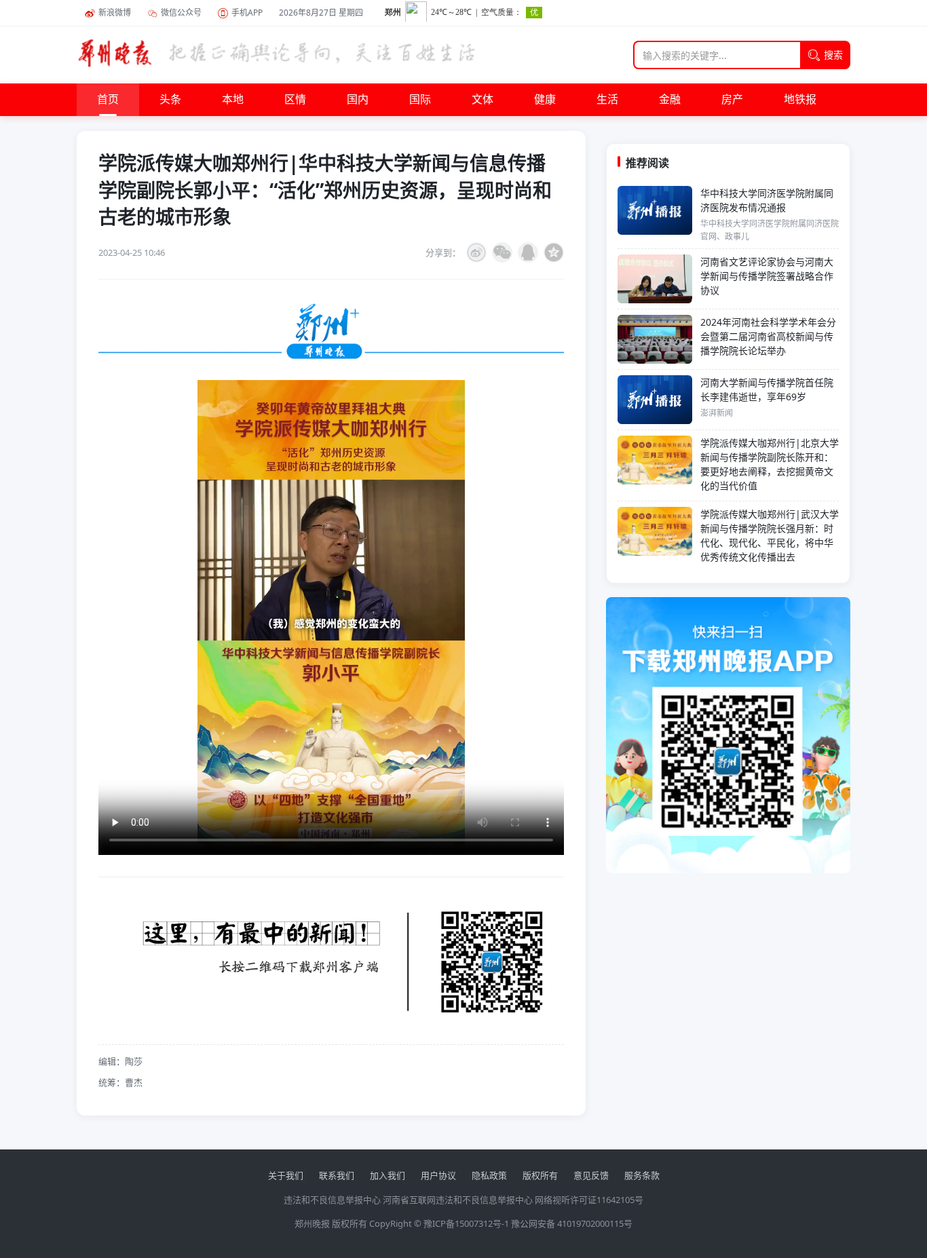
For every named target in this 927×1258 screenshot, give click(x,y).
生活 (607, 99)
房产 (732, 99)
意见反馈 (591, 1175)
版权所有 (540, 1175)
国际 (420, 99)
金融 (670, 99)
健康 (545, 99)
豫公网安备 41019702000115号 (571, 1223)
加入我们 (387, 1175)
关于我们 (285, 1175)
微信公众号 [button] (181, 12)
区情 (295, 99)
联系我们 (336, 1175)
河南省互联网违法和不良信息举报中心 (458, 1200)
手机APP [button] (247, 12)
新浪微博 (114, 12)
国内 (357, 99)
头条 (170, 99)
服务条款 (642, 1175)
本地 (233, 99)
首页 (108, 99)
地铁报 (800, 99)
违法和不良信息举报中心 (332, 1200)
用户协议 (438, 1175)
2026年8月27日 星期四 (321, 12)
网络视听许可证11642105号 (589, 1200)
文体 (482, 99)
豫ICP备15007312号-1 (466, 1223)
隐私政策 (489, 1175)
